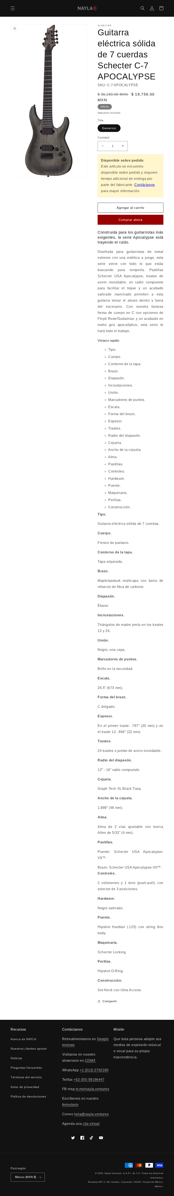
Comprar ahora (130, 220)
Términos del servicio (26, 1077)
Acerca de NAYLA (23, 1039)
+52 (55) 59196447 (89, 1079)
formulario (70, 1104)
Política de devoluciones (28, 1096)
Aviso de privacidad (25, 1087)
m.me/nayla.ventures (92, 1089)
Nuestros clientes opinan (29, 1048)
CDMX (90, 1060)
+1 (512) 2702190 (94, 1070)
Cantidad (103, 137)
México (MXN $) (25, 1177)
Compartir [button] (109, 1001)
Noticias (16, 1058)
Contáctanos (144, 185)
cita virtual (91, 1123)
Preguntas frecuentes (26, 1067)
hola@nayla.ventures (91, 1114)
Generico (109, 128)
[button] (12, 8)
